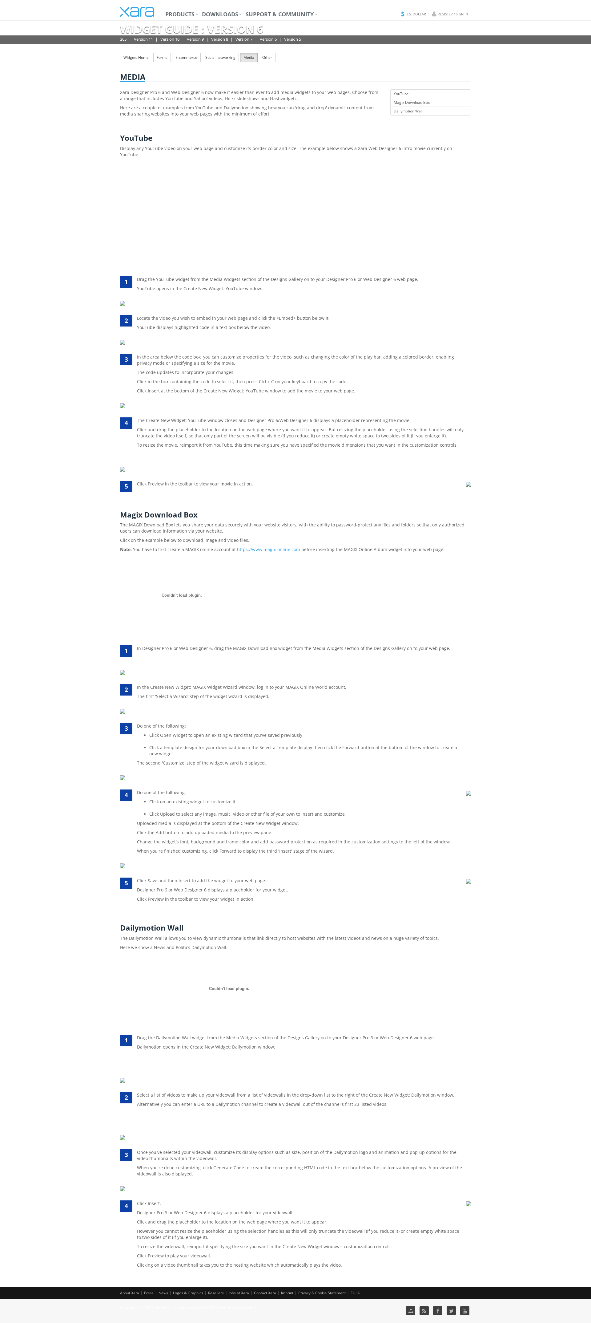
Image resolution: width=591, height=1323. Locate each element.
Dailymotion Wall (408, 111)
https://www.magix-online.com (268, 549)
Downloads (220, 14)
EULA (355, 1293)
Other (267, 57)
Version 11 (143, 39)
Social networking (220, 57)
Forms (162, 57)
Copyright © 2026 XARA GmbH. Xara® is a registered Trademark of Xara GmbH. (188, 1307)
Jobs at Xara (239, 1293)
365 (123, 39)
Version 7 (243, 39)
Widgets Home (136, 57)
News (163, 1293)
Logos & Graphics (188, 1293)
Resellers (216, 1293)
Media (248, 57)
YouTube (401, 93)
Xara (137, 12)
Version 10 (169, 39)
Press (149, 1293)
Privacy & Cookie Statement (322, 1293)
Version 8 (219, 39)
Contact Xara (265, 1293)
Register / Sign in (453, 14)
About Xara (129, 1293)
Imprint (287, 1293)
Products (180, 14)
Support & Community (280, 14)
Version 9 (195, 39)
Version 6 (268, 39)
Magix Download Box (412, 102)
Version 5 (292, 39)
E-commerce (186, 57)
